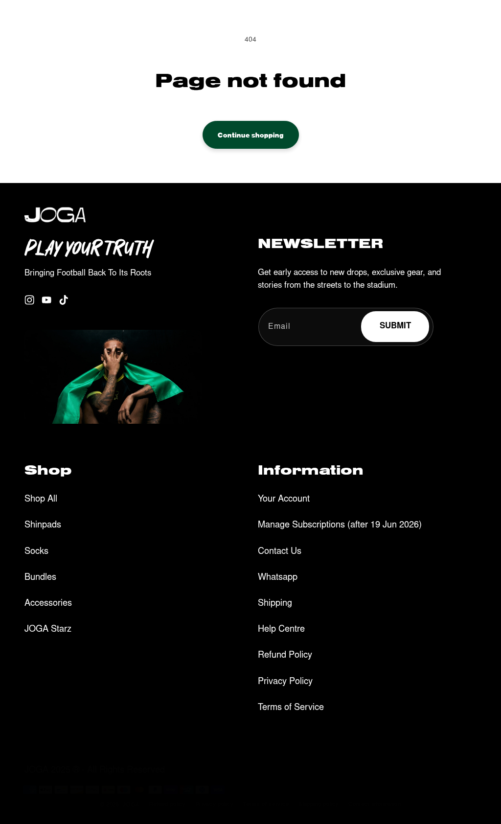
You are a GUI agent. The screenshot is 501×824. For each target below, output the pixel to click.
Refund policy (167, 804)
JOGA (131, 805)
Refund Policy (285, 655)
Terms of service (266, 804)
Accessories (48, 603)
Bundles (40, 577)
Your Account (284, 499)
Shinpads (42, 525)
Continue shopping (251, 134)
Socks (36, 552)
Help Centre (281, 629)
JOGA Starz (47, 629)
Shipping (275, 603)
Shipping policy (318, 804)
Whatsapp (277, 577)
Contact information (374, 804)
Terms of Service (291, 708)
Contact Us (279, 552)
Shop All (40, 499)
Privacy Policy (285, 682)
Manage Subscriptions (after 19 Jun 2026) (340, 525)
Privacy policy (215, 804)
